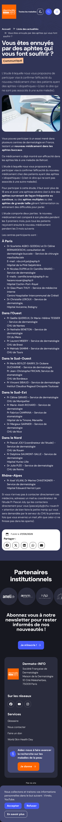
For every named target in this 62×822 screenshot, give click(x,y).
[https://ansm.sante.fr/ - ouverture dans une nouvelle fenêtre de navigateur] (27, 596)
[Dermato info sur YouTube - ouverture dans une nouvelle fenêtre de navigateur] (19, 704)
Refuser (32, 805)
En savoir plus (15, 814)
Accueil (6, 29)
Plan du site (31, 783)
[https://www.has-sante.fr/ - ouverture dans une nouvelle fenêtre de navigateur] (45, 596)
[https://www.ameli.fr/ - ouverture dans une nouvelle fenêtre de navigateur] (9, 596)
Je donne (28, 766)
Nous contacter (17, 727)
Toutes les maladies (30, 12)
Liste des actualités (27, 29)
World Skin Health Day (20, 739)
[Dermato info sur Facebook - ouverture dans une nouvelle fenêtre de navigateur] (11, 704)
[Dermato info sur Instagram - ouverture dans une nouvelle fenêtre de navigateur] (27, 704)
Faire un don (15, 733)
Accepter (13, 805)
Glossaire (13, 721)
